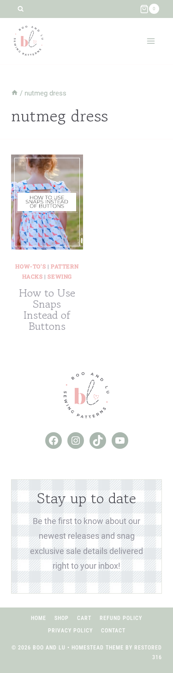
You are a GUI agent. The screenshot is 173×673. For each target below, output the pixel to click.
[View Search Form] (20, 9)
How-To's (30, 266)
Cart (84, 618)
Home (38, 618)
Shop (61, 618)
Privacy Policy (70, 630)
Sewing (60, 276)
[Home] (14, 93)
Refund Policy (121, 618)
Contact (113, 630)
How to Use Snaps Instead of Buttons (47, 309)
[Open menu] (150, 41)
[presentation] (47, 202)
